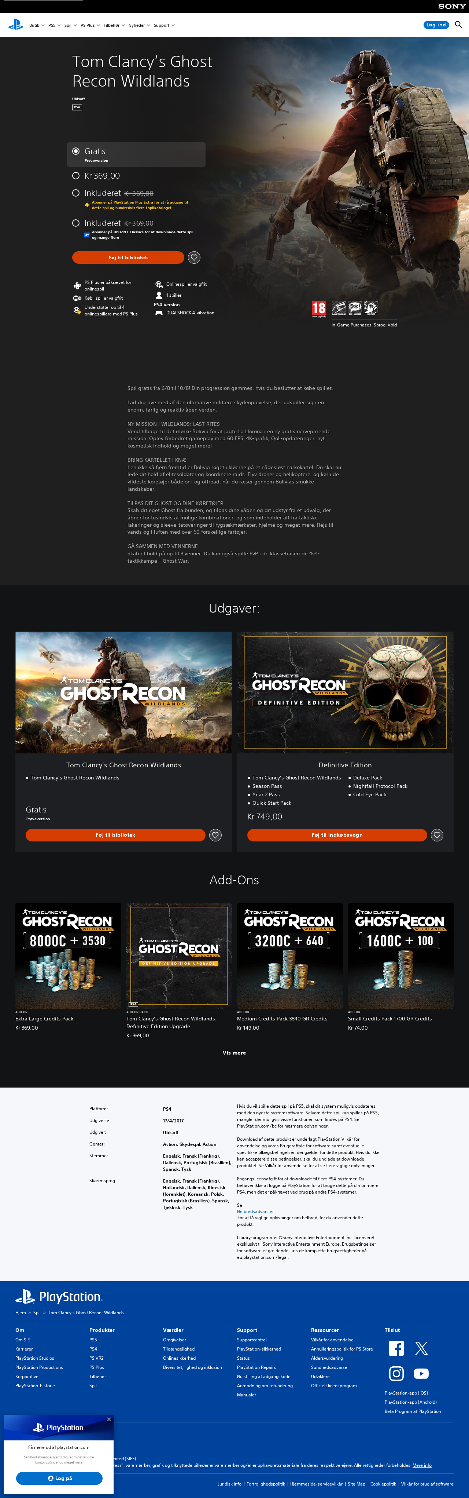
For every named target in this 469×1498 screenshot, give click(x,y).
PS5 (51, 25)
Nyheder (137, 25)
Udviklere (320, 1376)
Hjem (20, 1312)
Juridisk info (229, 1484)
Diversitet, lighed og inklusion (192, 1367)
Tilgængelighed (179, 1349)
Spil (67, 25)
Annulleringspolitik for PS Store (342, 1349)
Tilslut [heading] (392, 1330)
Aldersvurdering (327, 1358)
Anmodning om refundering (265, 1385)
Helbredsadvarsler (255, 1211)
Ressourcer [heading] (325, 1330)
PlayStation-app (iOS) (406, 1393)
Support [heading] (247, 1330)
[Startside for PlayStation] (16, 25)
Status (243, 1358)
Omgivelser (174, 1340)
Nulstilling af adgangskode (264, 1376)
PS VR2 (96, 1358)
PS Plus (88, 25)
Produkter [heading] (102, 1330)
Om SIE (22, 1340)
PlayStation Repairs (256, 1367)
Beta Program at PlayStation (413, 1411)
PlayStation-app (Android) (411, 1402)
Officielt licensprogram (334, 1385)
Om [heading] (19, 1330)
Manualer (246, 1395)
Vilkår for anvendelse (332, 1340)
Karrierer (24, 1349)
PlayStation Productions (39, 1367)
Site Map (356, 1484)
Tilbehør (111, 25)
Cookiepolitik (383, 1484)
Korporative (26, 1376)
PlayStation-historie (35, 1385)
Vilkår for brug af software (427, 1484)
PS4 (93, 1349)
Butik (34, 25)
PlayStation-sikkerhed (259, 1349)
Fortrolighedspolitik (266, 1484)
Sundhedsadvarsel (329, 1367)
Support (161, 25)
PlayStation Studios (34, 1358)
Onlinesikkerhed (179, 1358)
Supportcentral (252, 1340)
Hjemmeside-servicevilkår (316, 1484)
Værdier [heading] (173, 1330)
